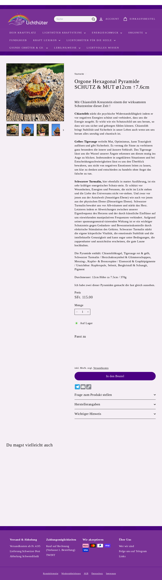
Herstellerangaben (87, 404)
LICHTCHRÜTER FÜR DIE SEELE (90, 40)
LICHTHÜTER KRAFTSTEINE (63, 33)
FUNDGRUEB (18, 40)
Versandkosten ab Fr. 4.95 (25, 546)
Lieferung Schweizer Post (25, 551)
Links (122, 556)
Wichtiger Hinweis (88, 414)
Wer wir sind (126, 546)
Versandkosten (101, 368)
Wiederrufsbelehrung (71, 573)
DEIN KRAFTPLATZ (22, 33)
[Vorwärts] (62, 130)
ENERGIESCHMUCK (106, 33)
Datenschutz (97, 573)
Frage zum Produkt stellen (93, 395)
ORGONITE (136, 33)
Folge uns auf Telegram (133, 551)
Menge (79, 305)
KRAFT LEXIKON (45, 40)
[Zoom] (35, 92)
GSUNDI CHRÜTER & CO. (27, 48)
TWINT (50, 555)
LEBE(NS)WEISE (66, 48)
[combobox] (75, 19)
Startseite (80, 73)
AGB (86, 573)
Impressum (111, 573)
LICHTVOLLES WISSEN (103, 48)
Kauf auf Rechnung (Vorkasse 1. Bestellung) (60, 548)
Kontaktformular (50, 573)
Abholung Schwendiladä (24, 556)
